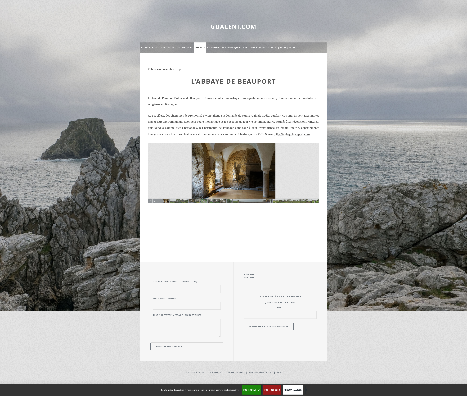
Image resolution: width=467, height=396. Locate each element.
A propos (216, 372)
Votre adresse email (175, 281)
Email (280, 307)
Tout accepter (251, 390)
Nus (245, 47)
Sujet (165, 298)
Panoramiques (231, 47)
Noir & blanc (257, 47)
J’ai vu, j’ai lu (286, 47)
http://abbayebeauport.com (292, 134)
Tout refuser (272, 390)
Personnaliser (293, 390)
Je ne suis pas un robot (280, 302)
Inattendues (168, 47)
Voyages (200, 47)
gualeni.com (233, 27)
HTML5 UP (265, 372)
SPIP (279, 373)
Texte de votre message (177, 315)
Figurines (213, 47)
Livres (272, 47)
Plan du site (236, 372)
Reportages (185, 47)
